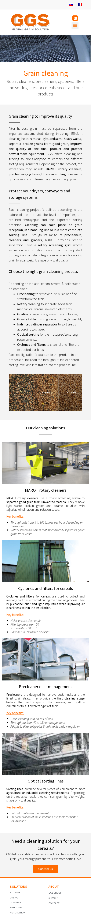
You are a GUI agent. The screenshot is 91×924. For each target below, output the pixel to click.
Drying (14, 897)
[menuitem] (71, 5)
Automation (17, 912)
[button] (75, 25)
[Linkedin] (75, 18)
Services (53, 898)
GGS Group (54, 892)
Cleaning (15, 902)
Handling (16, 907)
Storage (15, 892)
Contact (53, 903)
